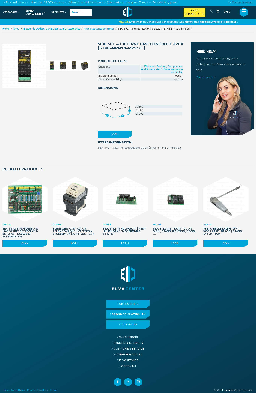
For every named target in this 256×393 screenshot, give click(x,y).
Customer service (242, 2)
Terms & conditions (14, 390)
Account (129, 366)
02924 (222, 229)
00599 (124, 229)
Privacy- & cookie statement (42, 390)
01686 (73, 229)
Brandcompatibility (129, 314)
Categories (129, 304)
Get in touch (204, 77)
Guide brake (129, 337)
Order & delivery (129, 343)
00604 (20, 230)
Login (114, 134)
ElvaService (129, 360)
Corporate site (128, 354)
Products (129, 324)
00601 (174, 229)
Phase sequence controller (173, 71)
